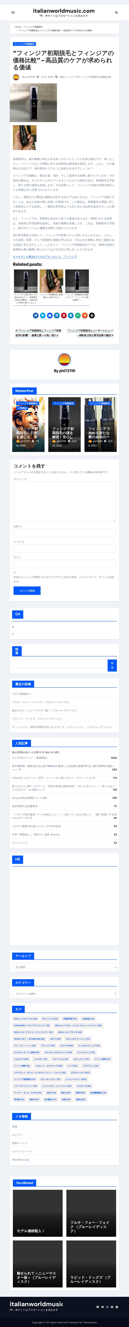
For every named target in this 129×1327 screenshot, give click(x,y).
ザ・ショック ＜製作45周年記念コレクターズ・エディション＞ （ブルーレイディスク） (62, 727)
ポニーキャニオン (50, 1079)
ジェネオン (40, 1059)
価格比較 (106, 77)
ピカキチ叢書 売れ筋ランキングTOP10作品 (36, 826)
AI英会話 (88, 1019)
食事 (80, 1099)
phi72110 (67, 370)
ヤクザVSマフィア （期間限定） (30, 757)
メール (19, 541)
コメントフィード (22, 1151)
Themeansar (90, 1322)
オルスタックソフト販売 (26, 1052)
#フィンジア (69, 77)
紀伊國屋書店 (98, 1093)
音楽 (66, 1099)
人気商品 (22, 408)
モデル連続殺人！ (22, 693)
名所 (51, 1093)
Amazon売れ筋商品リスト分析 (29, 798)
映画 (80, 1093)
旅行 (65, 1093)
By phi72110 (28, 77)
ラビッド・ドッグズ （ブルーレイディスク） (38, 718)
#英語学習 (70, 1019)
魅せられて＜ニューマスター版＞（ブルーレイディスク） (45, 710)
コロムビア (21, 1059)
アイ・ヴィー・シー (25, 1045)
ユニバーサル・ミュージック (56, 1086)
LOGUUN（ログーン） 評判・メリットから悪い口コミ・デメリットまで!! (53, 778)
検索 (17, 651)
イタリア (66, 1045)
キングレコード (86, 1052)
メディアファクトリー (25, 1086)
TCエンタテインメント (78, 1039)
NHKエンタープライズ (70, 1032)
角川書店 (50, 1099)
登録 (14, 1126)
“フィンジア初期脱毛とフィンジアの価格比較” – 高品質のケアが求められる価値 (63, 60)
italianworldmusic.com (64, 10)
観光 (34, 1099)
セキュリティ (81, 1059)
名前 (18, 526)
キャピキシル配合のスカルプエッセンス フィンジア (45, 256)
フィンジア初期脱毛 (24, 44)
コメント (20, 479)
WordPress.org (20, 1159)
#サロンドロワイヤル (25, 1019)
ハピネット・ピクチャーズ (48, 1066)
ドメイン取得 (102, 1059)
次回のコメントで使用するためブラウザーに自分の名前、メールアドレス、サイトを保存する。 (64, 579)
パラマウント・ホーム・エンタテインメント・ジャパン (40, 1072)
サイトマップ (19, 842)
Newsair (74, 1322)
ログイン (17, 1134)
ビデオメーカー (80, 1072)
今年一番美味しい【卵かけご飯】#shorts (36, 834)
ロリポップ (84, 1086)
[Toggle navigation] (13, 12)
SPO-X (55, 1039)
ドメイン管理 (22, 1066)
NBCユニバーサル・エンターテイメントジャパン (78, 1025)
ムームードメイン (76, 1079)
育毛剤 (19, 1099)
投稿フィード (19, 1143)
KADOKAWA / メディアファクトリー (32, 1025)
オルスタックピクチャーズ (58, 1052)
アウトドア (47, 1045)
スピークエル (60, 1059)
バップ (72, 1066)
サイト (17, 557)
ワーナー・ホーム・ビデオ (27, 1093)
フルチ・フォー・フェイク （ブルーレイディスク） (41, 702)
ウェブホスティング (89, 1045)
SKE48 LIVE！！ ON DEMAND (29, 1039)
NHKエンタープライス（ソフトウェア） (33, 1032)
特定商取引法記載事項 (25, 806)
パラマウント (90, 1066)
